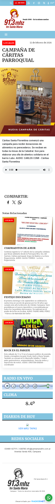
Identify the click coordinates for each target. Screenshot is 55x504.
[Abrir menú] (6, 34)
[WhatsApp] (28, 2)
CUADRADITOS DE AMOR (19, 248)
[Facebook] (33, 2)
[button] (10, 2)
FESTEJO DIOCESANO (17, 297)
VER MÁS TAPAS (27, 428)
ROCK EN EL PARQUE (17, 350)
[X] (44, 2)
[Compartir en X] (14, 202)
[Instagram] (38, 2)
